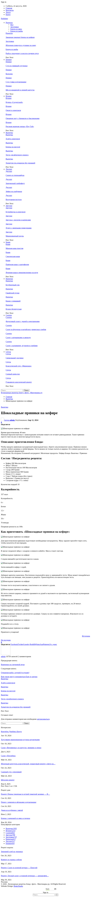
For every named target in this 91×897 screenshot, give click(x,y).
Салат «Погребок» (8, 756)
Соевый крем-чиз (13, 374)
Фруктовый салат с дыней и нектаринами (23, 321)
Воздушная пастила (14, 199)
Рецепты (9, 23)
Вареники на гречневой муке (13, 665)
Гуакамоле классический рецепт (19, 382)
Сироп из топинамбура (15, 175)
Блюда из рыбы (16, 31)
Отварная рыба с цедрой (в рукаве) (15, 673)
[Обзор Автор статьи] (5, 654)
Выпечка (9, 133)
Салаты (9, 315)
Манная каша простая (14, 248)
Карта (8, 15)
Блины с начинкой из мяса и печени (15, 818)
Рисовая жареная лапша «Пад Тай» (20, 126)
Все (11, 25)
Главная (9, 8)
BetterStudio (18, 886)
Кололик (9, 74)
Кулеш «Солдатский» (14, 102)
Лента (8, 12)
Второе (8, 96)
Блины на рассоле (13, 147)
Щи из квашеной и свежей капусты (20, 90)
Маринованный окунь (15, 236)
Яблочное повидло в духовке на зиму (21, 45)
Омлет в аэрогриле (13, 110)
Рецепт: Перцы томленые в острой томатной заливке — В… (25, 794)
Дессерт (9, 169)
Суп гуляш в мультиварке (16, 82)
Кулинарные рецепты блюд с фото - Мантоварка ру (21, 393)
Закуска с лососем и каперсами (18, 220)
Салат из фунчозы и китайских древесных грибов (26, 329)
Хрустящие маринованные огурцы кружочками (20, 740)
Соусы (8, 352)
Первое (9, 60)
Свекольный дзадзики (14, 358)
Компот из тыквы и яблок (11, 860)
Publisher (4, 19)
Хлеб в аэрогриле (13, 139)
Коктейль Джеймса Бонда (11, 732)
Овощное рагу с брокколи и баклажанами (22, 118)
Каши (8, 242)
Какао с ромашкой (13, 301)
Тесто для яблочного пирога (17, 155)
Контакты (10, 10)
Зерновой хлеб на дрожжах (12, 852)
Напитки (9, 279)
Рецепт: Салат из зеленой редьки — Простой (19, 868)
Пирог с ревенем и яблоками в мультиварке (18, 802)
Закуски (9, 206)
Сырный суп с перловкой (11, 772)
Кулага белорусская (13, 309)
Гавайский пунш (12, 293)
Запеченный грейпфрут (15, 183)
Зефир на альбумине (14, 191)
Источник (86, 636)
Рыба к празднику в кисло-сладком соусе (22, 53)
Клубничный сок (13, 285)
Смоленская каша (13, 256)
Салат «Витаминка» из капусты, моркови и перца (21, 748)
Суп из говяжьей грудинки (16, 66)
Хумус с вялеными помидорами (19, 228)
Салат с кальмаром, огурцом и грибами (22, 346)
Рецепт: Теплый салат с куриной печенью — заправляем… (25, 876)
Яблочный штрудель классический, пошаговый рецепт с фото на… (28, 764)
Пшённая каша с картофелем (17, 264)
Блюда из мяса (16, 29)
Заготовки (14, 27)
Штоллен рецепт (7, 780)
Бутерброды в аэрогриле (15, 212)
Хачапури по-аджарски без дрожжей (20, 163)
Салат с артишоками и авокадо (18, 338)
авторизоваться (43, 719)
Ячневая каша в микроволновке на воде (22, 273)
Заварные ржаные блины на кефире (20, 37)
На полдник (6, 640)
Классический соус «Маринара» (19, 366)
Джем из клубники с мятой (12, 810)
